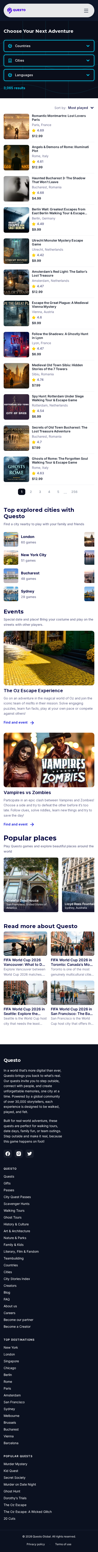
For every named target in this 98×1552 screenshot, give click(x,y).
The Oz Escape (15, 1505)
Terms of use (63, 1544)
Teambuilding (14, 1258)
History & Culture (16, 1224)
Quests (9, 1176)
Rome (8, 1381)
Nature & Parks (15, 1238)
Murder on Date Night (20, 1484)
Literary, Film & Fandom (21, 1251)
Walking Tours (14, 1210)
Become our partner (18, 1320)
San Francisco (14, 1402)
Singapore (11, 1361)
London (9, 1354)
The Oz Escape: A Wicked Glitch (28, 1512)
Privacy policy (36, 1544)
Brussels (10, 1422)
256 (74, 492)
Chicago (10, 1368)
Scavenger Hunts (16, 1204)
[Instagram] (19, 1154)
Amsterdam (12, 1395)
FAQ (7, 1299)
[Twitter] (30, 1154)
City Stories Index (17, 1279)
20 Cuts (9, 1518)
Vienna (9, 1436)
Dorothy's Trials (15, 1498)
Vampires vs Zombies (27, 792)
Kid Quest (11, 1471)
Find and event (16, 722)
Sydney (9, 1409)
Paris (7, 1388)
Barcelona (11, 1443)
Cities (8, 1272)
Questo (12, 1060)
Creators (10, 1285)
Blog (7, 1292)
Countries (11, 1265)
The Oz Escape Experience (33, 690)
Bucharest (11, 1429)
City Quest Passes (17, 1197)
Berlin (8, 1375)
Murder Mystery (15, 1464)
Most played (78, 108)
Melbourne (11, 1416)
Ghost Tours (12, 1217)
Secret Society (15, 1477)
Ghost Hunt (12, 1491)
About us (10, 1306)
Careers (9, 1313)
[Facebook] (8, 1154)
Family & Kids (13, 1245)
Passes (9, 1190)
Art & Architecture (17, 1231)
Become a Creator (17, 1326)
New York (11, 1347)
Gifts (7, 1183)
